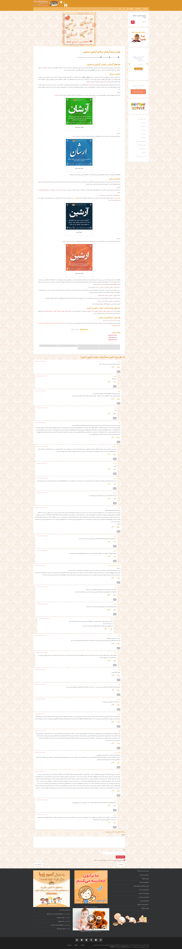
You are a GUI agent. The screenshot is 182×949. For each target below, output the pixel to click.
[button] (129, 63)
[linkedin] (77, 940)
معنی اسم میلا (145, 878)
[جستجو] (124, 9)
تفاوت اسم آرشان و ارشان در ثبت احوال (67, 345)
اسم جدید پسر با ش (144, 893)
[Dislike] (113, 367)
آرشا (112, 311)
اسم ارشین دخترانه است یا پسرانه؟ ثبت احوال (88, 345)
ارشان (74, 136)
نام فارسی (105, 57)
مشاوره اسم (130, 9)
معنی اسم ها (89, 85)
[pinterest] (86, 940)
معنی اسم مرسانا (61, 928)
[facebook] (91, 940)
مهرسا (100, 81)
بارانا (139, 63)
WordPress (112, 947)
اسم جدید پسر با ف (144, 890)
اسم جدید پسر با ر (144, 901)
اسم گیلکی (143, 137)
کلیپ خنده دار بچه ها (86, 931)
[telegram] (96, 940)
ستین (139, 67)
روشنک (59, 311)
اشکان (108, 311)
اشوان (104, 311)
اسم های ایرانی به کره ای (57, 925)
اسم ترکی (143, 123)
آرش (44, 182)
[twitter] (82, 940)
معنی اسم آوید (145, 908)
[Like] (118, 367)
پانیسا (139, 58)
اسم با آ (45, 68)
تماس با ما (69, 945)
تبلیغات (76, 945)
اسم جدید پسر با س (144, 897)
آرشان (56, 95)
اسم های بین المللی (141, 141)
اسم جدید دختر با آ (144, 882)
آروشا (46, 311)
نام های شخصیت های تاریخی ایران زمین (107, 284)
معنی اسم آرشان (112, 339)
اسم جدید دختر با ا (144, 875)
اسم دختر (138, 9)
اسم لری (144, 130)
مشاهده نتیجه (138, 73)
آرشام (100, 311)
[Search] (133, 22)
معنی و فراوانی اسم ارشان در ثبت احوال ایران (109, 348)
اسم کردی (143, 126)
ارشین (64, 241)
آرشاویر (96, 311)
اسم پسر (145, 9)
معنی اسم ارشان (112, 337)
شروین (89, 311)
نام (124, 850)
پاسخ (118, 371)
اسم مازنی (143, 134)
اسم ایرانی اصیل (96, 57)
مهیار (92, 81)
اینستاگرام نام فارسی (43, 190)
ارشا (93, 311)
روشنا (63, 311)
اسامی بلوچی (61, 921)
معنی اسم (80, 57)
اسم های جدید (142, 148)
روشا (66, 311)
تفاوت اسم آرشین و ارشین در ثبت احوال (48, 345)
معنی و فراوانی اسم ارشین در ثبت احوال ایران (88, 348)
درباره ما (82, 945)
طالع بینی (143, 152)
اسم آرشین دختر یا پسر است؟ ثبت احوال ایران (109, 345)
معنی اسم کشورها (141, 145)
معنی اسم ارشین (112, 335)
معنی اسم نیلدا (60, 917)
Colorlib (124, 947)
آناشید (55, 311)
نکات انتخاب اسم (142, 119)
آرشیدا (51, 311)
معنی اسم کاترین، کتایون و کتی (141, 886)
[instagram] (120, 9)
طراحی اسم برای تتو (141, 156)
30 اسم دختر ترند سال (143, 904)
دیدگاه (123, 835)
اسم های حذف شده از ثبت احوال (55, 914)
